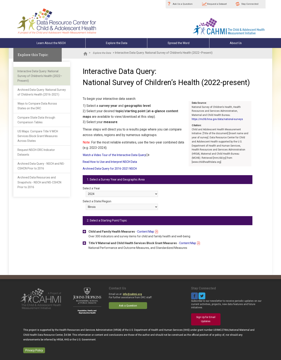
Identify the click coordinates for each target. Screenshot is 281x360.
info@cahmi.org (132, 294)
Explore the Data (116, 43)
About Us (236, 43)
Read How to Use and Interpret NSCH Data (110, 161)
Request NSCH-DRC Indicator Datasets (36, 152)
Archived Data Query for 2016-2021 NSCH (110, 168)
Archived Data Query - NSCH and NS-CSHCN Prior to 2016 (41, 166)
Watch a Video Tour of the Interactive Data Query (114, 155)
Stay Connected (249, 4)
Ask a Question (128, 305)
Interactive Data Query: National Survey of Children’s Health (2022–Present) (39, 76)
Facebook (194, 295)
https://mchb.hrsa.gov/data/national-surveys (217, 119)
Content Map (146, 231)
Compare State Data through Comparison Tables (36, 120)
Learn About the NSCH (51, 43)
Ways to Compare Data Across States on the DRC (37, 106)
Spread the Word (178, 43)
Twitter (202, 295)
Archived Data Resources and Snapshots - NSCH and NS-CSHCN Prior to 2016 (39, 182)
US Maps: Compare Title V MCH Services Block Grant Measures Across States (37, 136)
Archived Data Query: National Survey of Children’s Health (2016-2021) (41, 92)
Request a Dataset (217, 4)
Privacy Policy (34, 350)
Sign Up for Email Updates (205, 319)
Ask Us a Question (183, 4)
